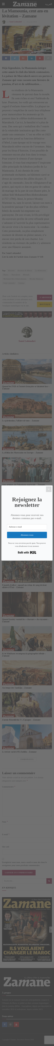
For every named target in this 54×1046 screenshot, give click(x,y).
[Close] (49, 489)
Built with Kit (27, 552)
